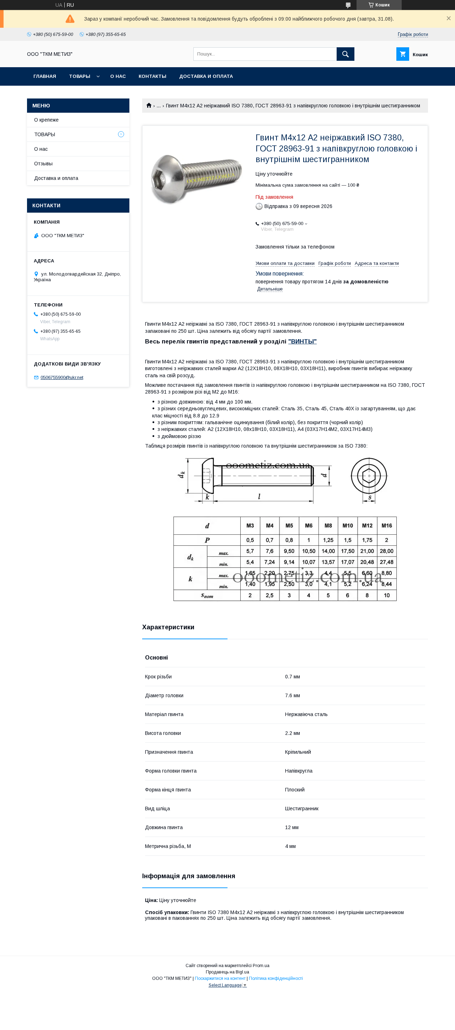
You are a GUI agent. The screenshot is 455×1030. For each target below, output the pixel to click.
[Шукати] (345, 54)
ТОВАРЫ (79, 76)
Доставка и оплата (206, 76)
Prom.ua (261, 965)
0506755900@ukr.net (62, 377)
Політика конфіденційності (276, 978)
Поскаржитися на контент (220, 978)
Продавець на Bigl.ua (227, 972)
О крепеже (46, 120)
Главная (44, 76)
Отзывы (43, 163)
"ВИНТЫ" (302, 341)
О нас (118, 76)
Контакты (152, 76)
